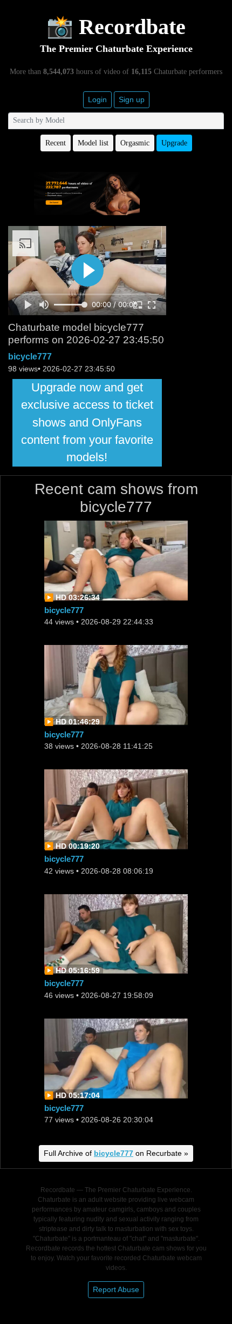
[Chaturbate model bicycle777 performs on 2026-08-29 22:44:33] (116, 560)
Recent (55, 143)
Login (97, 99)
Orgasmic (134, 143)
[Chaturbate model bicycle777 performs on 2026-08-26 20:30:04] (116, 1058)
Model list (93, 143)
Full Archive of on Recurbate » (116, 1153)
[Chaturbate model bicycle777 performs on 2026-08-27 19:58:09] (116, 934)
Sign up (132, 99)
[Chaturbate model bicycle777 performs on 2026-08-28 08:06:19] (116, 809)
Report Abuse (116, 1289)
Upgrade (174, 143)
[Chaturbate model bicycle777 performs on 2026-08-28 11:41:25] (116, 684)
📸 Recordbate (116, 27)
